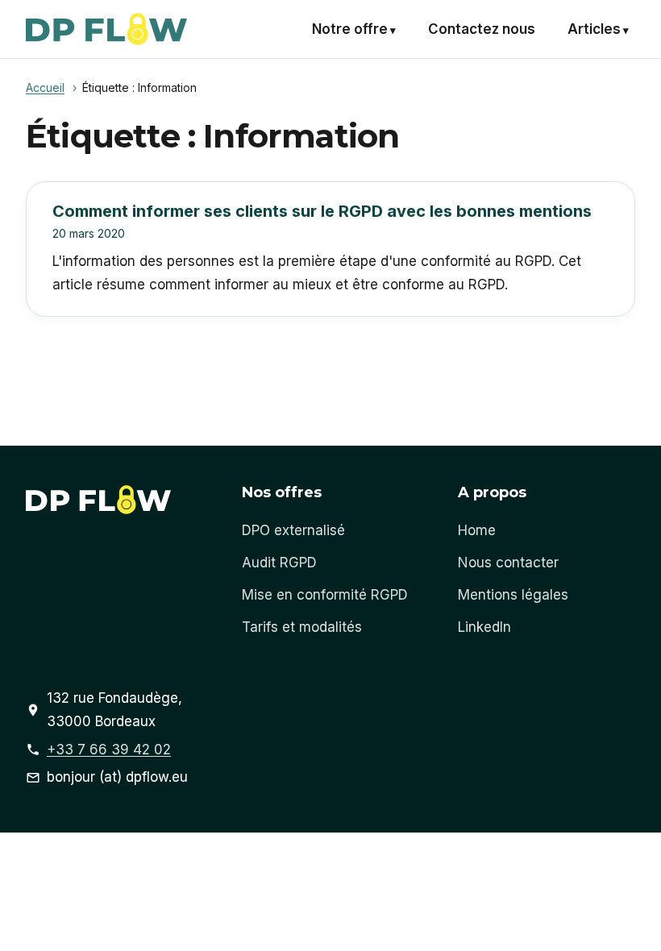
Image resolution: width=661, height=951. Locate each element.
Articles (594, 29)
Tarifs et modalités (302, 627)
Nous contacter (508, 562)
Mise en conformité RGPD (325, 595)
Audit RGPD (279, 562)
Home (477, 530)
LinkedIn (484, 627)
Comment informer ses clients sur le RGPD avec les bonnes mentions (322, 211)
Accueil (45, 87)
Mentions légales (513, 595)
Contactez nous (481, 29)
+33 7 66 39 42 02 (109, 749)
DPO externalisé (293, 530)
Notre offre (350, 29)
